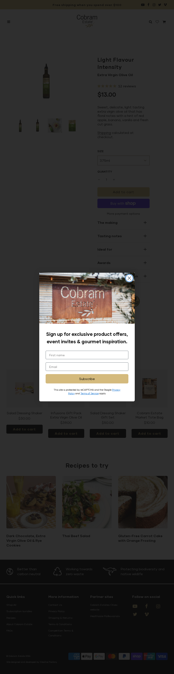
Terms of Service (89, 393)
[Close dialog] (129, 278)
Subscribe (87, 379)
